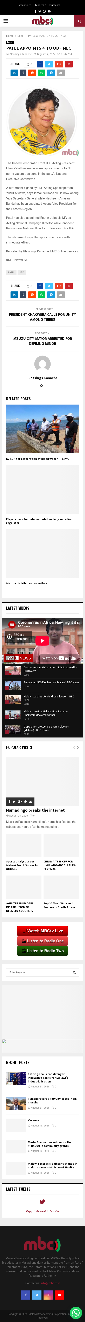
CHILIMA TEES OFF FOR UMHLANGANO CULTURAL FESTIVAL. (60, 865)
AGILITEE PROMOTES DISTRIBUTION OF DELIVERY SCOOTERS (19, 907)
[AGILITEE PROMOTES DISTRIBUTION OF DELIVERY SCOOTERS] (23, 887)
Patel (11, 272)
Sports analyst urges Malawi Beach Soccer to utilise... (22, 865)
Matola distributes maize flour (26, 583)
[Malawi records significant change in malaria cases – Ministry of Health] (16, 1168)
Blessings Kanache (20, 54)
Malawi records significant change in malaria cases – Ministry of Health (52, 1165)
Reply (29, 1211)
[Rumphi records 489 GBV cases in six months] (16, 1103)
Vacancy (33, 1120)
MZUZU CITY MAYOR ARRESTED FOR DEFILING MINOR (42, 341)
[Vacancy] (16, 1125)
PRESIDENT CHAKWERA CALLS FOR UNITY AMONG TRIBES (42, 317)
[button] (76, 1313)
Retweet (41, 1211)
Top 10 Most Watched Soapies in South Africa (59, 905)
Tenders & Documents (47, 5)
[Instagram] (48, 1295)
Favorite (54, 1211)
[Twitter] (36, 1295)
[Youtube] (59, 1295)
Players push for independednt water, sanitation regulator (39, 521)
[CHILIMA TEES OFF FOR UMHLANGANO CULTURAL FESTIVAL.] (61, 845)
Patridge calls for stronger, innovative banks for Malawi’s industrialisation (48, 1078)
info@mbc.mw (50, 1283)
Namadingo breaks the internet (35, 810)
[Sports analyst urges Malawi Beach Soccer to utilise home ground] (23, 845)
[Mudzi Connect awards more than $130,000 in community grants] (16, 1146)
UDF (22, 272)
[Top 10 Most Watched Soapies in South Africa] (61, 887)
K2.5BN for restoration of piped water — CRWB (37, 458)
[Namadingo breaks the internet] (42, 781)
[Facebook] (25, 1295)
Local (10, 42)
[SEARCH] (74, 972)
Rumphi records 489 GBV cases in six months (52, 1100)
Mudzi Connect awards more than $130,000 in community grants (50, 1144)
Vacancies (25, 5)
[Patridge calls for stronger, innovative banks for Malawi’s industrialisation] (16, 1078)
